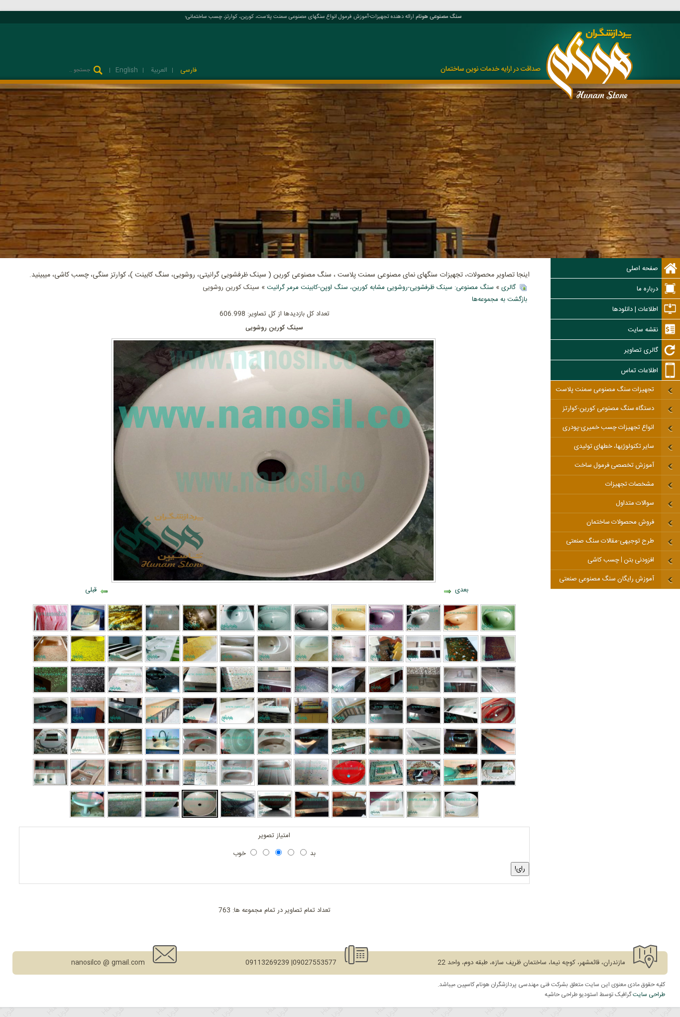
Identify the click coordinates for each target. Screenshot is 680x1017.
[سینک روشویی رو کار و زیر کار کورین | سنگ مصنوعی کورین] (461, 816)
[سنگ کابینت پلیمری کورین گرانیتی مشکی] (311, 691)
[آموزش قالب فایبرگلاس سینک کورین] (237, 660)
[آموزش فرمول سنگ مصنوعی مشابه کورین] (423, 660)
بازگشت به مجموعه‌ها (499, 299)
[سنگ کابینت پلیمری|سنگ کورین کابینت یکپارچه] (498, 691)
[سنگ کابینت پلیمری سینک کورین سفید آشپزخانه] (274, 691)
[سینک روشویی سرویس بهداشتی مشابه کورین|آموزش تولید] (311, 753)
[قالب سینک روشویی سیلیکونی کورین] (460, 784)
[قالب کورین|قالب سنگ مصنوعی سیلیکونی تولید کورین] (498, 784)
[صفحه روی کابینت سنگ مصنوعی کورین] (311, 722)
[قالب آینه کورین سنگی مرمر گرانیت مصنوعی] (386, 784)
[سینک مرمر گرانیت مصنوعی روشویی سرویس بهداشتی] (460, 629)
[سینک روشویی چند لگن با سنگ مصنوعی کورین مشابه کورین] (162, 660)
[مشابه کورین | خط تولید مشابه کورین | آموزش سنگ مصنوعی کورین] (274, 784)
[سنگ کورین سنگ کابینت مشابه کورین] (460, 660)
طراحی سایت (649, 995)
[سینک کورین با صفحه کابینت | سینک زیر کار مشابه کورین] (237, 816)
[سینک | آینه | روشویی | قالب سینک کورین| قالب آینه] (125, 753)
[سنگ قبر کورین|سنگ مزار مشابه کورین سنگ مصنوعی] (125, 660)
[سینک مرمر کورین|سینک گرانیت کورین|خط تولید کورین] (274, 629)
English (126, 70)
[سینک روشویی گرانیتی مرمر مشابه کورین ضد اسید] (125, 691)
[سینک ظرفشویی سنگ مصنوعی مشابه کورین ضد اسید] (125, 722)
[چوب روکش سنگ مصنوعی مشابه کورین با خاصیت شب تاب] (237, 691)
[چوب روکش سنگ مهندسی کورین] (200, 691)
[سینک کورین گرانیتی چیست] (124, 816)
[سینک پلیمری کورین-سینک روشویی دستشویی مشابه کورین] (498, 629)
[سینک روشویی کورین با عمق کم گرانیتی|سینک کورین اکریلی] (424, 816)
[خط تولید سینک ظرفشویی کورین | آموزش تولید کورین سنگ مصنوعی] (50, 784)
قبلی (91, 589)
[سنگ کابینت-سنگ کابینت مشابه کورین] (498, 753)
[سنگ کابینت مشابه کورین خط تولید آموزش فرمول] (348, 660)
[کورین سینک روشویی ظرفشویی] (50, 722)
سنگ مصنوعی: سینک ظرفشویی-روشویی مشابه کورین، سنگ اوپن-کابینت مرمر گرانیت (380, 287)
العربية (158, 70)
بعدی (461, 589)
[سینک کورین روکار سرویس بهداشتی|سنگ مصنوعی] (162, 816)
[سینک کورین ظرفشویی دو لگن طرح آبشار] (125, 784)
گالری (508, 287)
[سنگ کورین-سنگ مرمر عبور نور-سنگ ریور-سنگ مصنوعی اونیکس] (125, 629)
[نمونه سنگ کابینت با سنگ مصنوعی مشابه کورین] (237, 722)
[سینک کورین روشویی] (200, 816)
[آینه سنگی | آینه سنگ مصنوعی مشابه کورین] (423, 784)
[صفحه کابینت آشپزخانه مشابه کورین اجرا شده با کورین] (274, 722)
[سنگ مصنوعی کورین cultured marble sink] (349, 816)
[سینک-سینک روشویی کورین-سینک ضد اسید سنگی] (386, 753)
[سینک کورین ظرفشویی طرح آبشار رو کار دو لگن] (88, 784)
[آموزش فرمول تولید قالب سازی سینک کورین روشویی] (311, 660)
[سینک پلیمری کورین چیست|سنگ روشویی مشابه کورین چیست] (386, 629)
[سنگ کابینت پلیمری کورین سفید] (348, 691)
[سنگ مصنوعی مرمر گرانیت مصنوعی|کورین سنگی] (348, 753)
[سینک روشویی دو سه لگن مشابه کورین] (423, 722)
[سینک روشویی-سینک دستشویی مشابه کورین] (348, 629)
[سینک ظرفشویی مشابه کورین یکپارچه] (460, 691)
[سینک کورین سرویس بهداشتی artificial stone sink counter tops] (162, 784)
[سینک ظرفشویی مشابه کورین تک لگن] (423, 753)
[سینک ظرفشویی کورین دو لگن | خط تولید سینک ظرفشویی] (311, 784)
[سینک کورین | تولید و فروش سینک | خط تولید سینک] (386, 816)
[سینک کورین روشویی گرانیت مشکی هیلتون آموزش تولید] (162, 691)
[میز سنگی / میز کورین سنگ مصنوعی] (87, 816)
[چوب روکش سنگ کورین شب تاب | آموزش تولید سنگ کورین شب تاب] (50, 691)
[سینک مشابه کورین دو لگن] (237, 784)
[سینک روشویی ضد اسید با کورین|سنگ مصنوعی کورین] (348, 784)
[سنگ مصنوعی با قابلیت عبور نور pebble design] (200, 629)
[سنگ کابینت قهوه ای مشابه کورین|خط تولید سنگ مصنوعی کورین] (162, 722)
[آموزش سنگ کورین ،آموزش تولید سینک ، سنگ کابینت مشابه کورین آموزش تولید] (386, 660)
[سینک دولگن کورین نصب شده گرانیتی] (162, 753)
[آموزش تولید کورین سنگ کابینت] (200, 753)
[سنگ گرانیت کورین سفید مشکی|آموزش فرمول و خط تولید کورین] (88, 691)
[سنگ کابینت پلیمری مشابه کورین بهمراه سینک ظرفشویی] (88, 660)
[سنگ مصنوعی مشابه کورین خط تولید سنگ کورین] (274, 660)
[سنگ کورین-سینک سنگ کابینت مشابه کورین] (498, 660)
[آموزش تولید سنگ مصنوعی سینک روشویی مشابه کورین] (423, 629)
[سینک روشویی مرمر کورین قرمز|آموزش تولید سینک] (498, 722)
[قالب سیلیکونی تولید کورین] (88, 753)
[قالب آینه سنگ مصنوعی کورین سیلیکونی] (50, 753)
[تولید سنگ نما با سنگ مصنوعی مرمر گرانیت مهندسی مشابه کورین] (50, 629)
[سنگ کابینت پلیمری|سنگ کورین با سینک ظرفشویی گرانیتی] (423, 691)
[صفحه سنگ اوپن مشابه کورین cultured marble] (200, 722)
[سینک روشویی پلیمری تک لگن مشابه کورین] (460, 753)
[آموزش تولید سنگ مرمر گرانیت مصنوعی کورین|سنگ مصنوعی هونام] (200, 660)
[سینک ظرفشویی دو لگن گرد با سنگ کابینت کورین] (274, 753)
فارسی (187, 70)
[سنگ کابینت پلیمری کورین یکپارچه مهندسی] (386, 691)
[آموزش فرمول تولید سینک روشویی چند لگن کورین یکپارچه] (386, 722)
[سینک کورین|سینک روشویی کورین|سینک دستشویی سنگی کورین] (311, 629)
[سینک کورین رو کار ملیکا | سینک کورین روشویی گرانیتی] (275, 816)
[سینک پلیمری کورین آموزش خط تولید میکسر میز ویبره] (237, 753)
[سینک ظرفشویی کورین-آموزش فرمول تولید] (312, 816)
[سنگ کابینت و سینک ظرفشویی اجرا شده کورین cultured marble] (348, 722)
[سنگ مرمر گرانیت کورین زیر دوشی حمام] (88, 629)
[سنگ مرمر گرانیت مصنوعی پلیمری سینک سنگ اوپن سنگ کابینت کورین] (88, 722)
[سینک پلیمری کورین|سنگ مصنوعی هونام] (237, 629)
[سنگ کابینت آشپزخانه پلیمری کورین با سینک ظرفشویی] (50, 660)
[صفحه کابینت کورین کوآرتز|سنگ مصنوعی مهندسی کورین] (162, 629)
